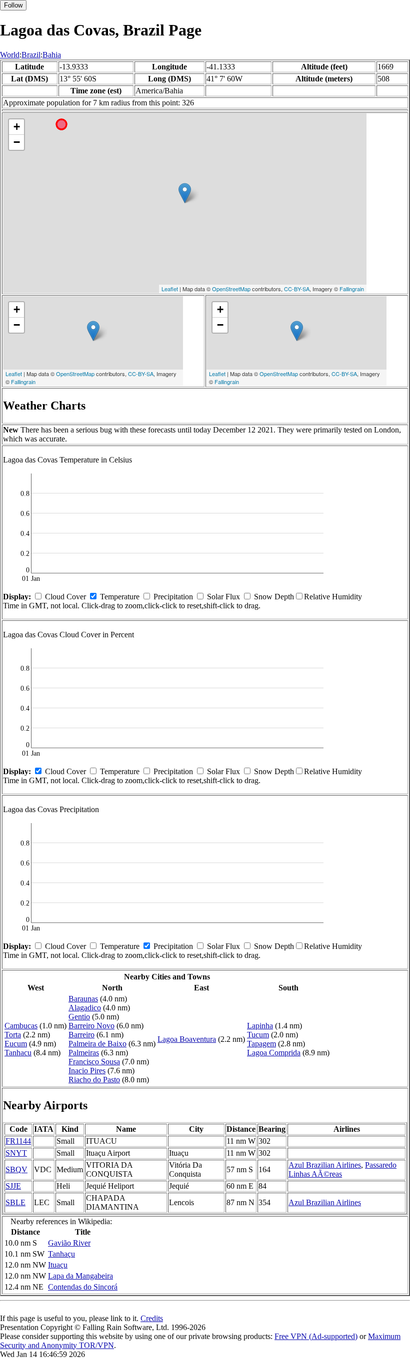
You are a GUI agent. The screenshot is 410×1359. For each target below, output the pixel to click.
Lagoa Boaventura (187, 1039)
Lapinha (260, 1025)
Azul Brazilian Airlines (324, 1165)
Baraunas (83, 998)
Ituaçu (58, 1265)
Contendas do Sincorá (83, 1287)
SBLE (16, 1202)
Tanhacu (18, 1052)
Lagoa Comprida (273, 1052)
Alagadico (84, 1007)
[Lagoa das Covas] (184, 193)
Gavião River (69, 1243)
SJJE (13, 1186)
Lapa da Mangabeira (80, 1276)
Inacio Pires (87, 1070)
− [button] (17, 142)
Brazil (31, 54)
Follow (13, 5)
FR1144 (18, 1141)
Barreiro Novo (91, 1025)
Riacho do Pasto (94, 1079)
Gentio (79, 1016)
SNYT (16, 1153)
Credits (151, 1318)
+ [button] (17, 126)
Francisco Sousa (94, 1061)
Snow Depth (274, 596)
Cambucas (21, 1025)
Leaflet (170, 289)
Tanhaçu (61, 1254)
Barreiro (81, 1034)
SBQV (17, 1169)
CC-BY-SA (297, 289)
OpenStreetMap (231, 289)
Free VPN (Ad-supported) (316, 1336)
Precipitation (173, 596)
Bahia (51, 54)
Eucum (15, 1043)
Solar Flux (223, 596)
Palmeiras (83, 1052)
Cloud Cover (65, 596)
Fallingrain (352, 289)
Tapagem (261, 1043)
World (10, 54)
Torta (12, 1034)
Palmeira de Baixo (97, 1043)
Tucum (258, 1034)
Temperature (120, 596)
